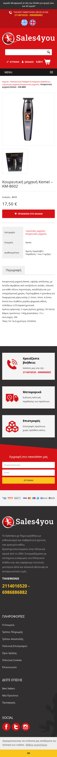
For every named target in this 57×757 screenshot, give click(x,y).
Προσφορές (8, 702)
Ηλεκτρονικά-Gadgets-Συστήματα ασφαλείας (30, 81)
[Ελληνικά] (24, 22)
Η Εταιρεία (8, 625)
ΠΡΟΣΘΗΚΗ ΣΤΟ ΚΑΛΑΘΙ (30, 213)
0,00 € (39, 61)
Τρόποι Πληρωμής (12, 632)
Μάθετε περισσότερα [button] (36, 745)
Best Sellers (8, 688)
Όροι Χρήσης (9, 653)
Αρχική (5, 81)
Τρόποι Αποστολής (12, 639)
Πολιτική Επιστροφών (14, 646)
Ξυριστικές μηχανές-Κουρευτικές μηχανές (20, 84)
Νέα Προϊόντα (10, 695)
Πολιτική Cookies (12, 660)
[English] (32, 22)
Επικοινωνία (9, 667)
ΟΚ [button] (28, 753)
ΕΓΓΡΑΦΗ (14, 61)
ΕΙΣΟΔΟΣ (29, 61)
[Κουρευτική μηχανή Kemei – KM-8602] (28, 119)
